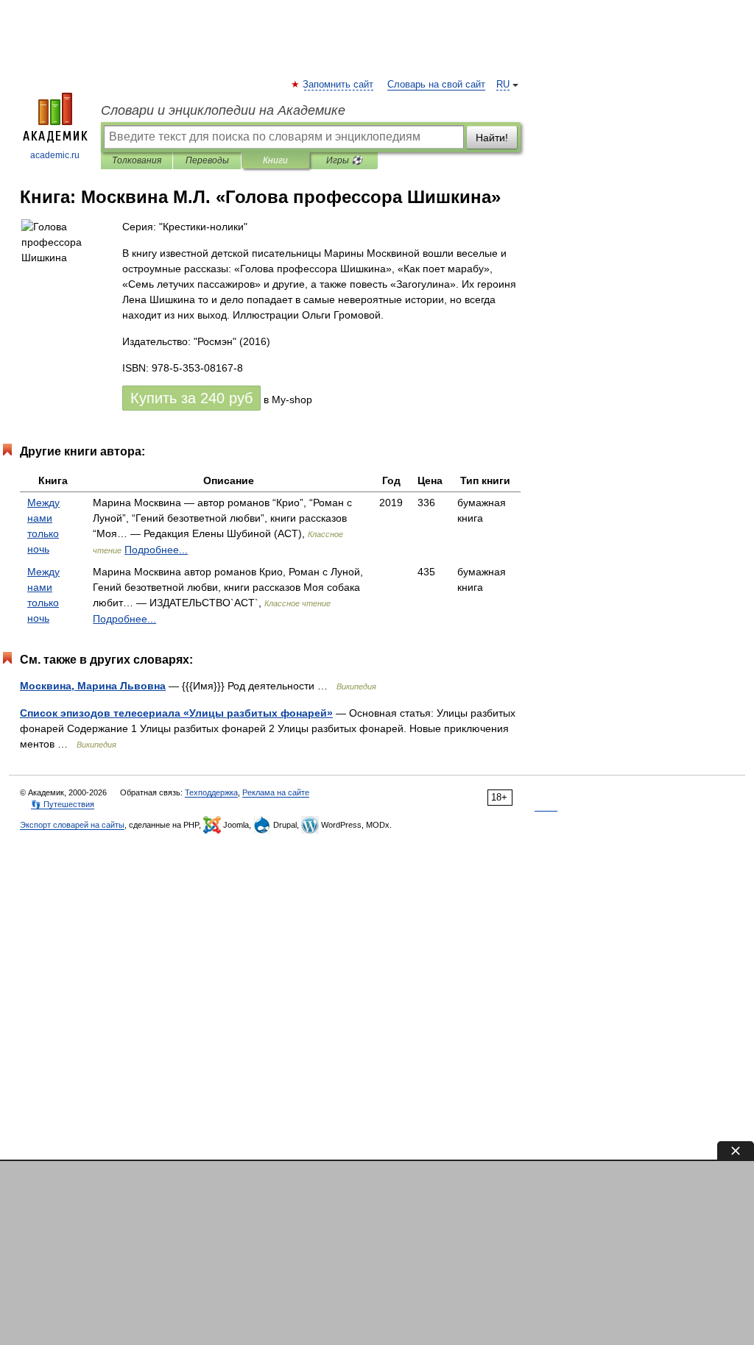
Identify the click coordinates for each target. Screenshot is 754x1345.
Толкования (136, 160)
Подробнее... (156, 550)
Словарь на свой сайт (436, 84)
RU (503, 84)
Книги (275, 160)
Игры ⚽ (344, 160)
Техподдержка (211, 792)
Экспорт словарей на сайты (72, 824)
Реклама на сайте (275, 792)
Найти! (492, 137)
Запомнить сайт (338, 84)
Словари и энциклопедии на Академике (223, 110)
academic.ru (55, 155)
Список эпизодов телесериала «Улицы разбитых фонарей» (176, 713)
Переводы (207, 160)
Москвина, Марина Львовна (93, 686)
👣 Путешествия (62, 804)
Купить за (191, 398)
